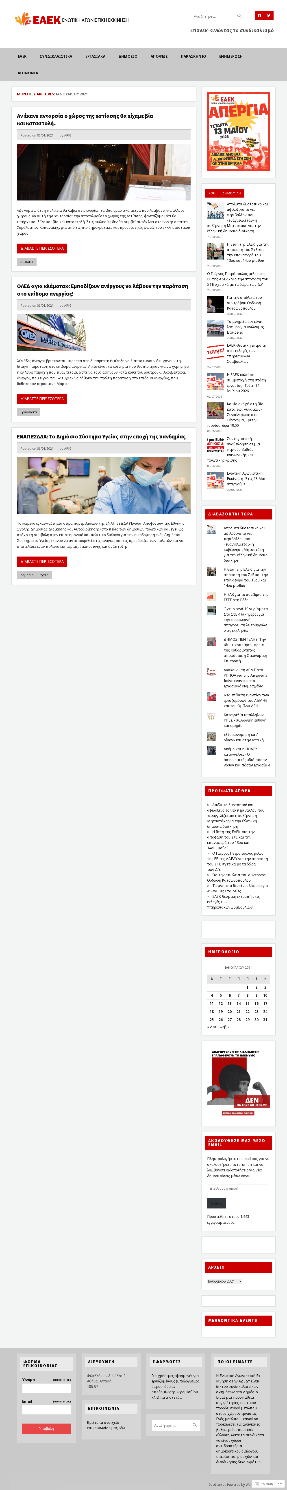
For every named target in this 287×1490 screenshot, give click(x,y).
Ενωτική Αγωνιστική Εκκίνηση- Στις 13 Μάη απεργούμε (246, 478)
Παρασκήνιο (193, 56)
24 (265, 1011)
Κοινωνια (28, 72)
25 (212, 1019)
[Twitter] (269, 15)
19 (221, 1011)
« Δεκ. (212, 1026)
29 (248, 1019)
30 (256, 1019)
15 (248, 1003)
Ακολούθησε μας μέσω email (236, 1142)
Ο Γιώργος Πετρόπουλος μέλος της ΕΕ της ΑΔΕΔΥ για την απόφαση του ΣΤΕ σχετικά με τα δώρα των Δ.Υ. (237, 279)
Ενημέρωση (231, 56)
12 (221, 1003)
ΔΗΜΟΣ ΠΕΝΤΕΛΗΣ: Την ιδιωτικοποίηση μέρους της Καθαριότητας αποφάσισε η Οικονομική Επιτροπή (245, 650)
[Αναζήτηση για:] (218, 16)
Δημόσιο (128, 56)
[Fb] (259, 15)
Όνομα (46, 1379)
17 (265, 1003)
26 (221, 1019)
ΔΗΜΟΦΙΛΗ (231, 193)
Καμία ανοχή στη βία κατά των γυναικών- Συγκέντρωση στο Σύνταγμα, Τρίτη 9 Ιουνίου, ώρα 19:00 (235, 414)
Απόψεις (159, 56)
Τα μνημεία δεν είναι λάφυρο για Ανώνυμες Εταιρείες (245, 327)
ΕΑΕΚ (22, 56)
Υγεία (44, 575)
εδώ (122, 1427)
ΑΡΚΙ (67, 135)
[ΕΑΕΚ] (71, 28)
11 (212, 1003)
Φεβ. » (225, 1026)
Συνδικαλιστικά (56, 56)
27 (230, 1019)
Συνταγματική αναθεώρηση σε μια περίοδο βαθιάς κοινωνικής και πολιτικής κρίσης (233, 449)
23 (256, 1011)
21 (239, 1011)
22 (248, 1011)
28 (239, 1019)
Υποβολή (46, 1428)
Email (46, 1401)
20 (230, 1011)
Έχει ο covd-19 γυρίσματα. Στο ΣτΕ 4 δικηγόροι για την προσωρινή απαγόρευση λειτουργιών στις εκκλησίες (246, 619)
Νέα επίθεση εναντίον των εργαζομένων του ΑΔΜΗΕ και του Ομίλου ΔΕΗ (246, 700)
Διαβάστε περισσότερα (42, 248)
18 (212, 1011)
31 (265, 1019)
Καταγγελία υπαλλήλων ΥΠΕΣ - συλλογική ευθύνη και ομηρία (245, 720)
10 (265, 995)
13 (230, 1003)
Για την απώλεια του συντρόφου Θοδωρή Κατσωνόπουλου (244, 303)
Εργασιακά (95, 56)
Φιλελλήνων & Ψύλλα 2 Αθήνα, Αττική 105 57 (106, 1381)
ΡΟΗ (212, 193)
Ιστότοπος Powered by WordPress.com (239, 1484)
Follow (216, 1203)
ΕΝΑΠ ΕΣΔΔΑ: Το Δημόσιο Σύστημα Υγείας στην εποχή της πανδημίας (101, 437)
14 (239, 1003)
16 (256, 1003)
